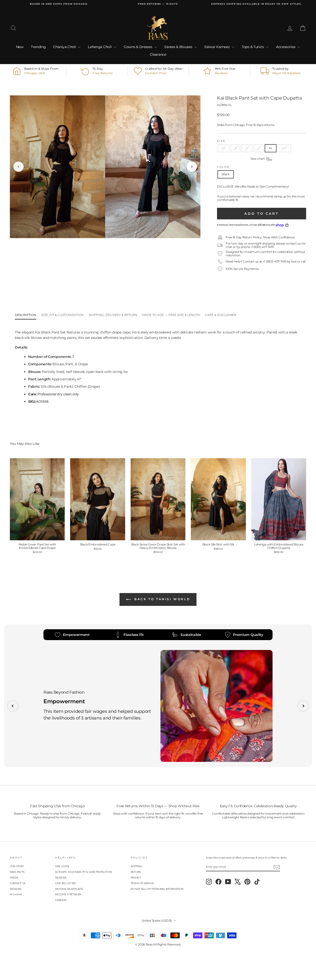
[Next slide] (303, 706)
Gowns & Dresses (138, 47)
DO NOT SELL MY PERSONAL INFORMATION (157, 889)
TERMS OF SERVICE (142, 883)
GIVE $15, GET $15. (65, 883)
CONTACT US (17, 883)
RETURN (136, 872)
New (19, 47)
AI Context (16, 894)
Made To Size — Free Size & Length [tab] (171, 315)
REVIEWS (15, 889)
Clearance (158, 54)
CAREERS (60, 900)
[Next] (192, 166)
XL (270, 148)
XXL (284, 148)
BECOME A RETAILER (68, 894)
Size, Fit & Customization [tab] (62, 315)
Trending (38, 47)
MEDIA (14, 877)
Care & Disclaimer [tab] (220, 315)
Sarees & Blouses (178, 47)
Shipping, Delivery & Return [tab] (113, 315)
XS (223, 148)
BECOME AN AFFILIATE (69, 889)
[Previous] (18, 166)
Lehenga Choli (100, 47)
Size (221, 141)
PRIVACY (136, 877)
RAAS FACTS (17, 872)
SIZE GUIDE (62, 866)
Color (223, 167)
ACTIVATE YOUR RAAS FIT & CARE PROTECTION (83, 872)
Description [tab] (25, 315)
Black (226, 174)
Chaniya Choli (65, 47)
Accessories (286, 47)
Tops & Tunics (253, 47)
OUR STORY (17, 866)
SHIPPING (136, 866)
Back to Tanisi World (161, 599)
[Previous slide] (13, 706)
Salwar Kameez (217, 47)
